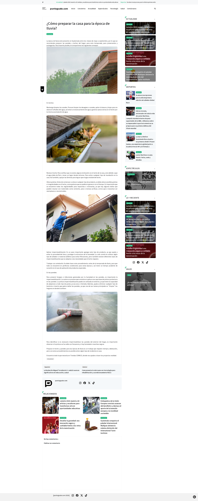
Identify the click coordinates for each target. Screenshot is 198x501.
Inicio (73, 9)
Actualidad (50, 2)
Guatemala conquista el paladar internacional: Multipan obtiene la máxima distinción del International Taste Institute (140, 76)
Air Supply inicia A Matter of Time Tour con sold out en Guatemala (138, 184)
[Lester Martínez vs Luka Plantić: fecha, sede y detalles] (130, 155)
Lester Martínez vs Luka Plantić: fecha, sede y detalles (144, 157)
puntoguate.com (61, 381)
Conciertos (81, 9)
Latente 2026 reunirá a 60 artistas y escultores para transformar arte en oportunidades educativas (81, 2)
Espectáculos (103, 9)
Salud (123, 9)
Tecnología (114, 9)
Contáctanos (131, 9)
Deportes (114, 2)
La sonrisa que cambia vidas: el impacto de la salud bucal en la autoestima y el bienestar (139, 285)
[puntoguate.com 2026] (61, 495)
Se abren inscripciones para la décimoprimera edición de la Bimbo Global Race (140, 2)
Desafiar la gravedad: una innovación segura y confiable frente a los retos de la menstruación (138, 60)
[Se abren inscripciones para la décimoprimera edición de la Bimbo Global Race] (130, 95)
